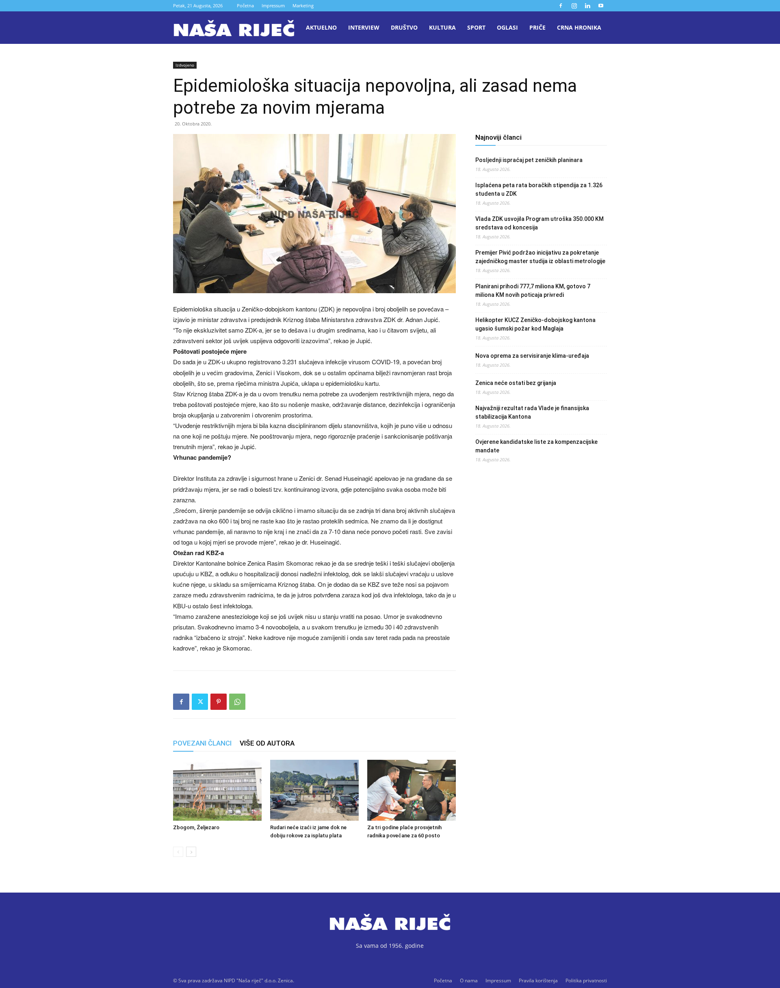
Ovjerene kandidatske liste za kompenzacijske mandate (536, 446)
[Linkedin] (587, 5)
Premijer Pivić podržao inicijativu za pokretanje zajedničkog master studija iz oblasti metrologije (540, 256)
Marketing (303, 5)
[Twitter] (200, 702)
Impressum (273, 5)
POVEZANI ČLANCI (202, 743)
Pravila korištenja (538, 980)
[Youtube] (601, 5)
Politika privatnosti (586, 980)
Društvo (404, 27)
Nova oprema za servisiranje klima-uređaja (532, 355)
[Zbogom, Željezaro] (217, 790)
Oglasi (507, 27)
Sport (476, 27)
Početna (245, 5)
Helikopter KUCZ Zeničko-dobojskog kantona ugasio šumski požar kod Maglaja (535, 324)
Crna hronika (579, 27)
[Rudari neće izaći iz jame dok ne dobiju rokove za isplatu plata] (314, 790)
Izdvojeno (185, 65)
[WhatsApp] (237, 702)
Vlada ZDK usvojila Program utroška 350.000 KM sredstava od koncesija (539, 223)
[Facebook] (561, 5)
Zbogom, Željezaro (196, 827)
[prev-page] (178, 852)
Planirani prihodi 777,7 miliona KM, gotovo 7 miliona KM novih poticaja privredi (532, 290)
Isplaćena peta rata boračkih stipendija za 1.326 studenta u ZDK (538, 189)
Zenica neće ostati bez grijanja (515, 383)
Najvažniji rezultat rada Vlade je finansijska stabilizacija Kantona (532, 412)
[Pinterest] (218, 702)
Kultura (442, 27)
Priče (537, 27)
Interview (363, 27)
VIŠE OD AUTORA (267, 743)
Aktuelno (321, 27)
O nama (469, 980)
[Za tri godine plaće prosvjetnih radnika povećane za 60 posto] (411, 790)
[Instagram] (574, 5)
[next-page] (191, 852)
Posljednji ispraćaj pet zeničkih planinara (529, 160)
